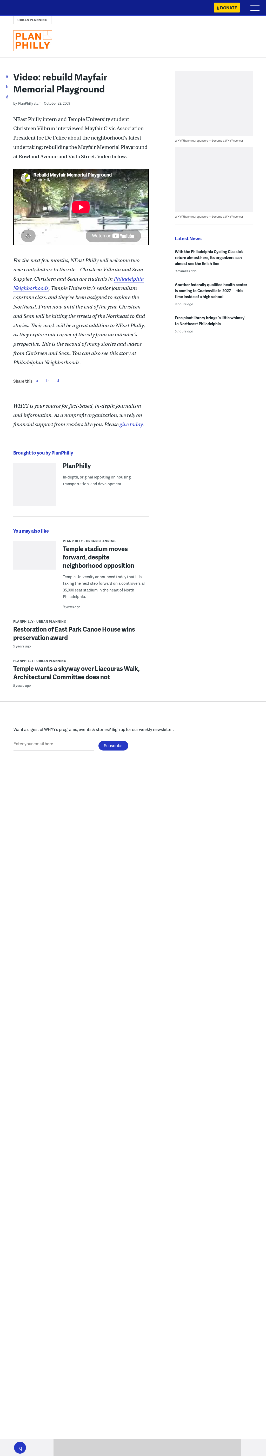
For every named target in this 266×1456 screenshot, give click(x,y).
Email (57, 380)
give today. (131, 424)
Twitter (47, 380)
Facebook (37, 380)
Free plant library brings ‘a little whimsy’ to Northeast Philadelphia (210, 320)
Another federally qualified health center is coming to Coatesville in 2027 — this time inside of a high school (211, 290)
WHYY (19, 8)
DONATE (228, 8)
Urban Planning (32, 20)
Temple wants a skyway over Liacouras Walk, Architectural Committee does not (76, 672)
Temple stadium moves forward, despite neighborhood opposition (98, 557)
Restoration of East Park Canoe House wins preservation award (74, 633)
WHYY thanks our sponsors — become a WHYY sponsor (209, 140)
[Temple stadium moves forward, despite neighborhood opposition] (34, 569)
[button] (20, 1448)
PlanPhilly (77, 465)
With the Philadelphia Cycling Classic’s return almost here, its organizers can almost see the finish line (209, 257)
